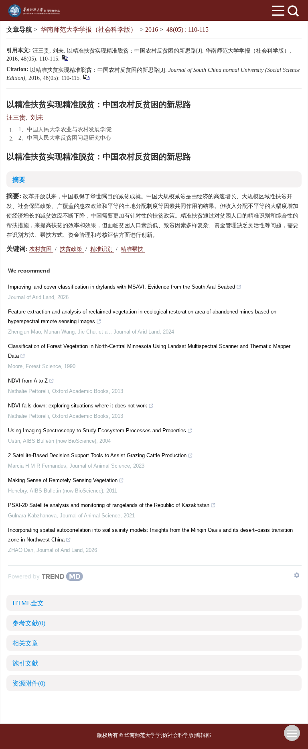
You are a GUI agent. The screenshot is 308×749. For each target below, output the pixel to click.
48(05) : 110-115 (187, 29)
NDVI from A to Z (28, 381)
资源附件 (28, 683)
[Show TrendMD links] (297, 575)
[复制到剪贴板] (65, 58)
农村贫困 (41, 249)
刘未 (36, 117)
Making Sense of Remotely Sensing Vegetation (63, 480)
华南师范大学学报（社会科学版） (89, 29)
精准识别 (102, 249)
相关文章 (25, 643)
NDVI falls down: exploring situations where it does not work (77, 406)
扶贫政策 (72, 249)
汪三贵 (16, 117)
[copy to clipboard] (86, 77)
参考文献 (28, 623)
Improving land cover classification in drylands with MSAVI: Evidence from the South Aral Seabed (121, 287)
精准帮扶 (133, 249)
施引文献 (25, 663)
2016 (151, 29)
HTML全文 (28, 603)
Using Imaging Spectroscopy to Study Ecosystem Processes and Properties (97, 430)
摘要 (18, 179)
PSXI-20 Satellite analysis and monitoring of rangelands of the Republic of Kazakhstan (108, 505)
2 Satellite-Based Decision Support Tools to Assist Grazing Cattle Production (97, 455)
